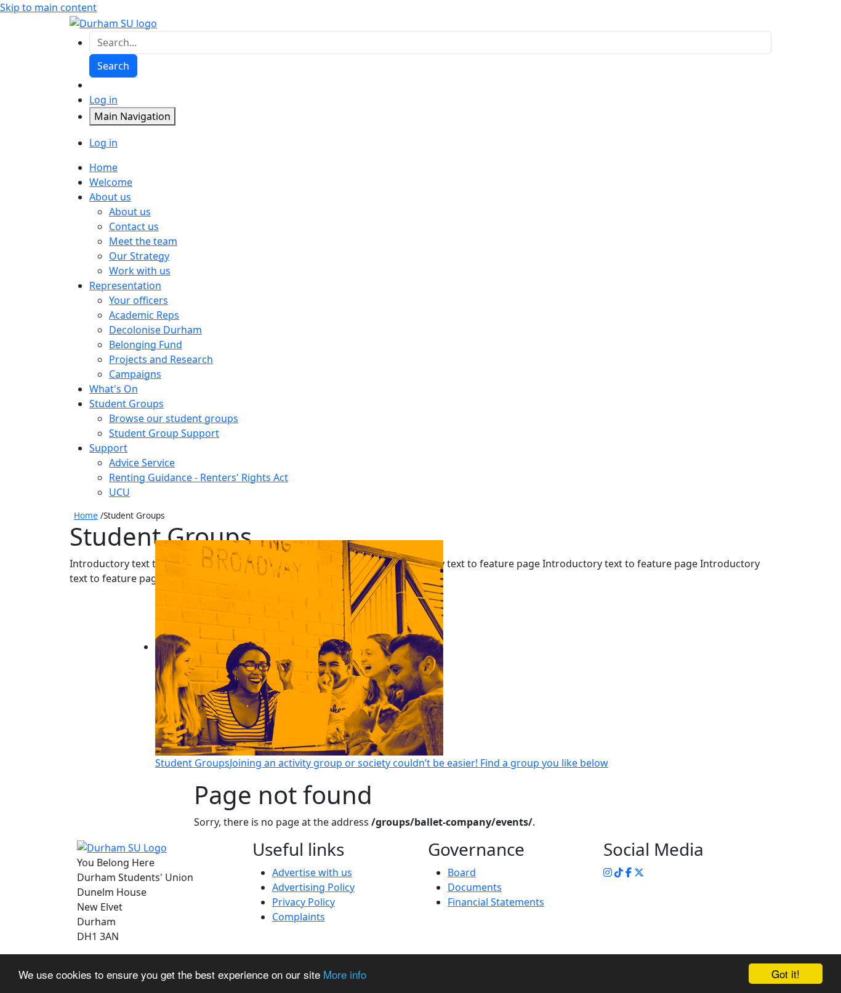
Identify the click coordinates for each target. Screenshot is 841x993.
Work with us (140, 270)
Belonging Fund (145, 344)
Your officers (138, 300)
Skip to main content (48, 7)
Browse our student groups (173, 418)
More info (344, 974)
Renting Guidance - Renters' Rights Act (198, 477)
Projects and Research (161, 359)
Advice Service (142, 462)
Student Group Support (164, 433)
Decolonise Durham (155, 330)
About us (130, 211)
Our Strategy (139, 256)
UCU (119, 492)
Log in (103, 99)
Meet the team (143, 241)
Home (86, 515)
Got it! (785, 973)
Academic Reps (144, 315)
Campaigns (135, 374)
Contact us (134, 226)
